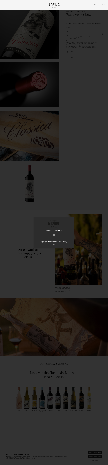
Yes (49, 235)
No (59, 235)
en (105, 4)
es (102, 4)
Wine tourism (97, 4)
